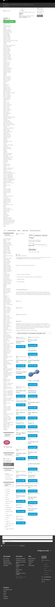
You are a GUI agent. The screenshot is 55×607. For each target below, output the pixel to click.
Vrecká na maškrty (7, 188)
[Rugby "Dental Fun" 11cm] (34, 410)
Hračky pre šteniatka (7, 104)
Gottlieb (7, 517)
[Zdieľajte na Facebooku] (30, 252)
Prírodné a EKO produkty (8, 145)
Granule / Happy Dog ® (7, 175)
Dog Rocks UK (9, 507)
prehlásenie (22, 545)
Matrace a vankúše (7, 79)
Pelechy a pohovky (7, 76)
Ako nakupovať (6, 215)
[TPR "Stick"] (22, 505)
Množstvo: (31, 245)
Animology (8, 491)
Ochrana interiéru (6, 208)
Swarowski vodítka (7, 56)
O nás (4, 225)
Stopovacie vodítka (7, 50)
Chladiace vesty (6, 87)
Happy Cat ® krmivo (10, 523)
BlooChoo (8, 499)
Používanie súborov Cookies (8, 221)
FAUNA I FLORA (9, 511)
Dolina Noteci (8, 509)
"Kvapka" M (31, 423)
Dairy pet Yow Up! (9, 501)
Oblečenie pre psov (7, 90)
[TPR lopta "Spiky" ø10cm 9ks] (34, 494)
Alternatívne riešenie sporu (8, 222)
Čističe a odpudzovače (7, 131)
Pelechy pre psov (6, 80)
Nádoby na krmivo (6, 185)
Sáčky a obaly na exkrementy (9, 124)
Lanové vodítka (6, 47)
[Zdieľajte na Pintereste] (38, 252)
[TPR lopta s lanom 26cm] (34, 450)
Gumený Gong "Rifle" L (22, 401)
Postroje (5, 61)
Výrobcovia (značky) (7, 563)
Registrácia (6, 5)
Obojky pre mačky (6, 39)
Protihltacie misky (6, 98)
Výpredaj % (5, 214)
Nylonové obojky (6, 34)
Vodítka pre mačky (7, 59)
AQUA (7, 495)
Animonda (8, 493)
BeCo (7, 497)
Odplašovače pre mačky (8, 157)
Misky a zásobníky (7, 95)
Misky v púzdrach (6, 97)
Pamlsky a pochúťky (7, 169)
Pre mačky (5, 162)
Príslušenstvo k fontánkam (8, 128)
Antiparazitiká (6, 132)
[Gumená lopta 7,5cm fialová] (34, 438)
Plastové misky (6, 100)
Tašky (4, 207)
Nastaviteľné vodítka (7, 46)
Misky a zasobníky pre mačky (9, 92)
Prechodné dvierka (7, 158)
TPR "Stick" (19, 507)
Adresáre (5, 42)
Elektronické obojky (7, 154)
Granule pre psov (6, 165)
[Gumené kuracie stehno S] (34, 460)
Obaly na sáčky (6, 130)
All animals (8, 489)
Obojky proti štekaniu (7, 148)
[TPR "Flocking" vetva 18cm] (22, 357)
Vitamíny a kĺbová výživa (8, 168)
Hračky (4, 101)
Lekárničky (5, 140)
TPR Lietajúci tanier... (8, 447)
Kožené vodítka (6, 51)
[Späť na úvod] (4, 230)
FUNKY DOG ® (9, 515)
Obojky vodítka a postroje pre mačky (10, 40)
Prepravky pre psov (7, 200)
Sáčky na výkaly (6, 125)
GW (6, 519)
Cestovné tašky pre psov (8, 204)
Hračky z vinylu (6, 106)
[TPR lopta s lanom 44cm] (34, 483)
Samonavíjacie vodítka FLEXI (9, 45)
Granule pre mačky (7, 171)
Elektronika (5, 146)
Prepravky (5, 203)
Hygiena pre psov (6, 129)
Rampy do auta (6, 210)
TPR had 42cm (19, 519)
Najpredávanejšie (6, 561)
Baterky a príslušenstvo (8, 153)
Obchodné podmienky (7, 217)
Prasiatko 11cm (20, 423)
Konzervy (5, 170)
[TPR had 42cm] (22, 517)
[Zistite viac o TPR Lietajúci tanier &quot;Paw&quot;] (6, 442)
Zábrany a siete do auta (8, 209)
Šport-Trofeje (8, 476)
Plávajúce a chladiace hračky (9, 117)
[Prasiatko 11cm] (22, 420)
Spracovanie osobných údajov (9, 220)
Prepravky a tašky (6, 202)
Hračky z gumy (6, 103)
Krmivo (4, 163)
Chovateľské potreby (7, 25)
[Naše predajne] (8, 458)
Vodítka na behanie (7, 57)
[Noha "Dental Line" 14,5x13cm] (34, 505)
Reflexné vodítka (6, 48)
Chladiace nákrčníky (7, 89)
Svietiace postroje (6, 69)
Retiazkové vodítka (7, 55)
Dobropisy (31, 561)
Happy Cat (8, 521)
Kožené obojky (6, 33)
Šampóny (5, 138)
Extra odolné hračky (7, 113)
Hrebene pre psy (6, 137)
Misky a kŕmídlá (6, 91)
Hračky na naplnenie (7, 109)
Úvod (4, 24)
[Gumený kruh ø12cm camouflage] (22, 368)
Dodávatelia (5, 565)
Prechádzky (5, 160)
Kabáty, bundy (6, 84)
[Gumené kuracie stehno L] (22, 483)
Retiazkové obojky (7, 30)
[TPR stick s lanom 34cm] (34, 337)
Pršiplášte (5, 85)
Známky (5, 213)
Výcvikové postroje (7, 191)
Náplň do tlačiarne (9, 479)
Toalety (4, 143)
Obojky (4, 28)
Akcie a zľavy (6, 558)
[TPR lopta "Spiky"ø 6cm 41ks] (22, 429)
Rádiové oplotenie (6, 147)
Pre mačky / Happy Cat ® (8, 180)
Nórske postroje (6, 64)
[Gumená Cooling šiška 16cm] (34, 357)
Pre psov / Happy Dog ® (8, 174)
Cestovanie (5, 197)
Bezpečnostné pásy (7, 199)
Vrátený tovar (31, 560)
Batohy (4, 205)
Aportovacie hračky (7, 121)
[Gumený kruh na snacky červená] (34, 387)
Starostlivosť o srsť (7, 135)
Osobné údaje (31, 565)
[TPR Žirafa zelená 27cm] (22, 493)
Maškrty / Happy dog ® (7, 177)
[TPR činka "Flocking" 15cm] (22, 472)
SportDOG (5, 152)
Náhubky (5, 73)
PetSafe (5, 149)
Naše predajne (8, 454)
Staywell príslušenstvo (7, 159)
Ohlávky (5, 74)
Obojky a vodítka (6, 27)
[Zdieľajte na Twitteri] (32, 252)
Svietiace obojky (6, 35)
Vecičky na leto (6, 211)
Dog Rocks (5, 142)
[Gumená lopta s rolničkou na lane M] (34, 472)
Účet (30, 556)
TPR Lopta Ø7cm (32, 350)
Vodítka (4, 44)
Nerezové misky (6, 93)
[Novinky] (27, 1)
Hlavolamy (5, 119)
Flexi (7, 513)
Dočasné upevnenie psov (8, 196)
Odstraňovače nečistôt (7, 141)
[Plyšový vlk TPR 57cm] (34, 429)
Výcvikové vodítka (7, 189)
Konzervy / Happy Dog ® (8, 176)
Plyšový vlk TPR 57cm (33, 432)
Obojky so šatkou (6, 38)
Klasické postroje (6, 67)
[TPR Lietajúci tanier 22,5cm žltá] (22, 387)
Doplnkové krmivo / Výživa (8, 182)
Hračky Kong (5, 114)
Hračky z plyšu (6, 108)
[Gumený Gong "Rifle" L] (22, 399)
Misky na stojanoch (7, 96)
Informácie (5, 216)
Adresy (30, 563)
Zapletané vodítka (6, 53)
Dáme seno (8, 503)
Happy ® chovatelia (7, 181)
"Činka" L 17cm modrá (33, 380)
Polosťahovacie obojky (7, 31)
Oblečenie (5, 81)
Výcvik (4, 187)
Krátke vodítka (6, 52)
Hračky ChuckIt (6, 112)
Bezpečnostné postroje (7, 68)
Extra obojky (5, 155)
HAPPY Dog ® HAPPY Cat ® (9, 172)
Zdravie (4, 186)
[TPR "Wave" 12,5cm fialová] (22, 450)
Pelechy (5, 75)
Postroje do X (6, 66)
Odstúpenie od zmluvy (7, 219)
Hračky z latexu (6, 107)
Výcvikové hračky (6, 192)
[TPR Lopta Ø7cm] (34, 348)
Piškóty (4, 183)
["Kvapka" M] (34, 420)
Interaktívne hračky (7, 118)
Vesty (4, 83)
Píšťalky (5, 193)
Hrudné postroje (6, 63)
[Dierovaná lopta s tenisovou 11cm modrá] (22, 338)
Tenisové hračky (6, 120)
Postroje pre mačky (7, 70)
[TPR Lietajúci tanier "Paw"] (21, 234)
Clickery (5, 194)
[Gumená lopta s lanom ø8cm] (34, 399)
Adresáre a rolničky (7, 41)
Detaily (18, 254)
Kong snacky (5, 115)
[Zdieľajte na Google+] (35, 252)
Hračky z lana (6, 110)
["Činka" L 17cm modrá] (34, 373)
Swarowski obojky (6, 36)
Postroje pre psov (6, 62)
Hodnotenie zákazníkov (21, 255)
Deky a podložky (6, 78)
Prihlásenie (6, 6)
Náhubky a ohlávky (7, 72)
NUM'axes (5, 151)
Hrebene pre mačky (7, 136)
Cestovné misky (6, 198)
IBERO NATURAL (6, 164)
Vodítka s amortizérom (7, 58)
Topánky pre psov (6, 86)
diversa (7, 505)
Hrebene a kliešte (6, 134)
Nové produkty (6, 560)
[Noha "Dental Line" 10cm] (22, 410)
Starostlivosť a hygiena (7, 123)
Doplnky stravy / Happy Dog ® (9, 179)
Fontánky (5, 126)
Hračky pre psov (6, 102)
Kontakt (6, 3)
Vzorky (4, 166)
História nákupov (32, 558)
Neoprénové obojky (7, 29)
